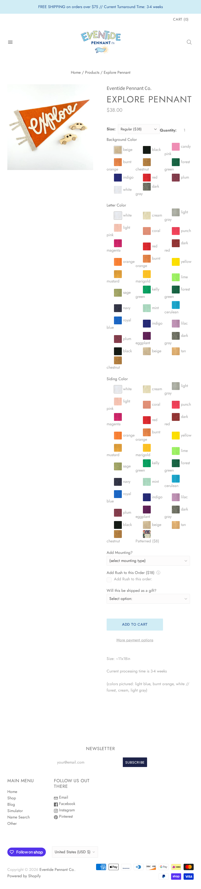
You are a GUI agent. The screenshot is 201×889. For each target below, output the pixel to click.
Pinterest (65, 816)
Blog (11, 804)
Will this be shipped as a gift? (131, 590)
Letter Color (116, 205)
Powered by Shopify (24, 876)
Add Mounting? (120, 552)
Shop (11, 798)
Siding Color (117, 379)
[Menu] (10, 42)
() (181, 19)
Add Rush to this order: (133, 579)
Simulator (15, 811)
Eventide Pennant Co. (129, 88)
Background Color (122, 139)
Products (92, 72)
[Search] (189, 42)
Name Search (18, 817)
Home (76, 72)
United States (72, 852)
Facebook (66, 803)
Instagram (66, 810)
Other (12, 823)
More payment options (134, 640)
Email (63, 797)
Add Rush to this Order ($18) (130, 572)
